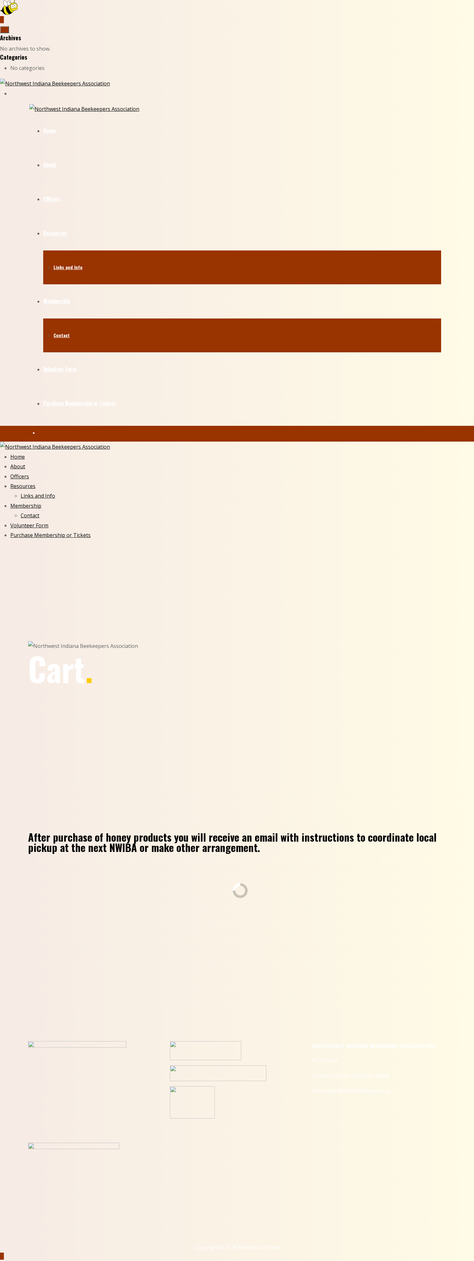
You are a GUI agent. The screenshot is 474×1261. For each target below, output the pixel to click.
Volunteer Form (59, 369)
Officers (52, 199)
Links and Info (68, 267)
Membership (56, 301)
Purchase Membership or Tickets (79, 403)
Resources (55, 233)
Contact (62, 335)
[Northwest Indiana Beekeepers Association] (55, 83)
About (49, 165)
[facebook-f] (12, 93)
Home (49, 130)
